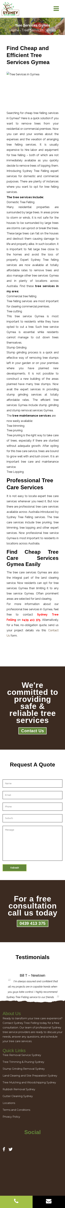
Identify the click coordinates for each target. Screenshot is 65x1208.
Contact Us (32, 730)
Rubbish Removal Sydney (19, 1089)
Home (14, 30)
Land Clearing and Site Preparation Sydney (30, 1075)
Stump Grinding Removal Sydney (24, 1068)
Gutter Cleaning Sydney (18, 1096)
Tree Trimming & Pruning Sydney (23, 1062)
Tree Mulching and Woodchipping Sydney (29, 1082)
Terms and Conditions (16, 1109)
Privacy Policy (11, 1116)
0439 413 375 (33, 923)
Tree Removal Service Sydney (22, 1055)
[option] (32, 986)
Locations (9, 1103)
